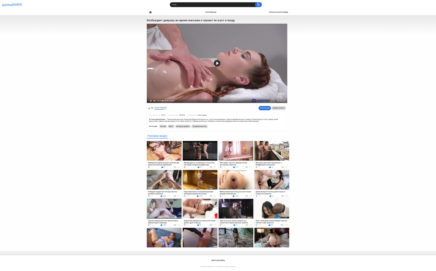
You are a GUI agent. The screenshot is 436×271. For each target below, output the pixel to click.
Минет (171, 126)
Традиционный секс (199, 126)
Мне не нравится (152, 108)
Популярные (210, 12)
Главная (150, 12)
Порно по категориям (278, 12)
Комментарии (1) (278, 108)
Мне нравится (149, 108)
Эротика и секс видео (214, 266)
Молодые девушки (183, 126)
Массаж (163, 126)
